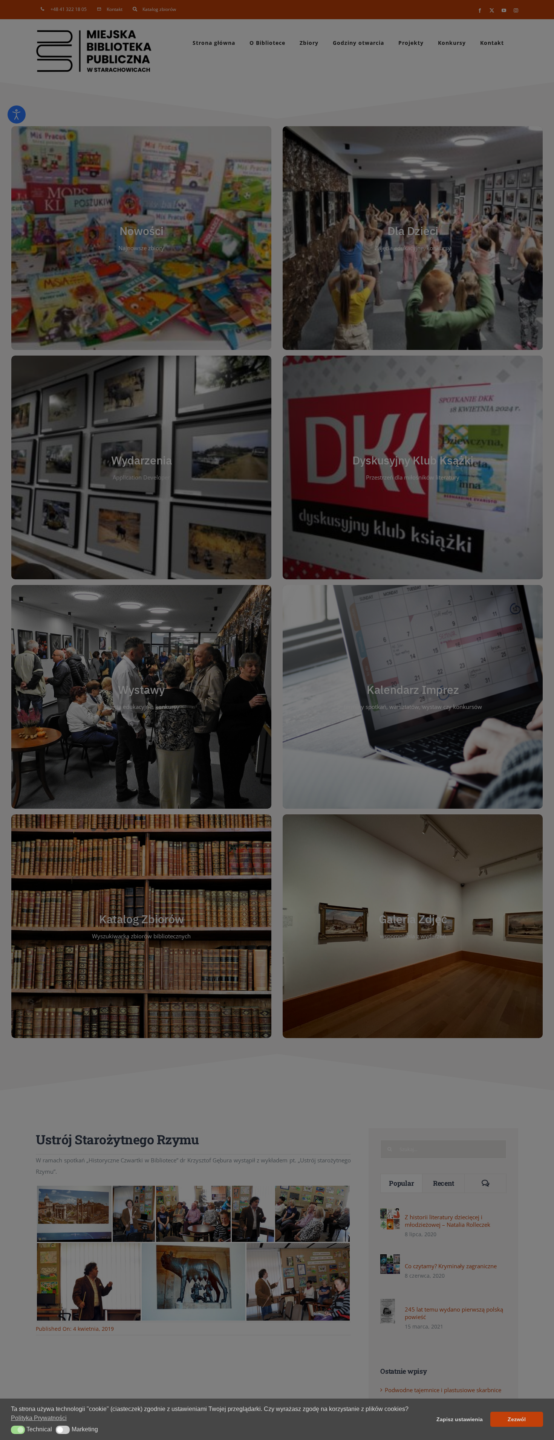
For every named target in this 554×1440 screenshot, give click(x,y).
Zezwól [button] (517, 1419)
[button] (18, 1430)
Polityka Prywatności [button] (39, 1418)
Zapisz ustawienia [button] (459, 1419)
